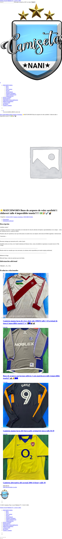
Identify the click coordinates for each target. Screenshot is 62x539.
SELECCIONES (7, 522)
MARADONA (6, 523)
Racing (7, 515)
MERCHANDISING (8, 526)
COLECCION (9, 217)
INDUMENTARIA (7, 114)
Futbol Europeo (10, 521)
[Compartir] (3, 537)
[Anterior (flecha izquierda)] (0, 538)
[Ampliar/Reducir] (0, 537)
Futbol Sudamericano (11, 519)
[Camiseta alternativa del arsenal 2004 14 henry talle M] (25, 479)
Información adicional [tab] (8, 220)
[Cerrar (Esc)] (5, 537)
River (7, 512)
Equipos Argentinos (17, 114)
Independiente (9, 517)
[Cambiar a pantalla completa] (2, 537)
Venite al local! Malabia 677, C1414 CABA (10, 0)
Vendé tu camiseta (7, 530)
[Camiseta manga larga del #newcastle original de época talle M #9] (25, 427)
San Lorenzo (9, 514)
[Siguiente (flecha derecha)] (2, 538)
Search (33, 2)
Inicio (1, 114)
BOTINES (5, 529)
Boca (7, 511)
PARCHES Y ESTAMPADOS (10, 525)
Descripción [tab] (6, 219)
